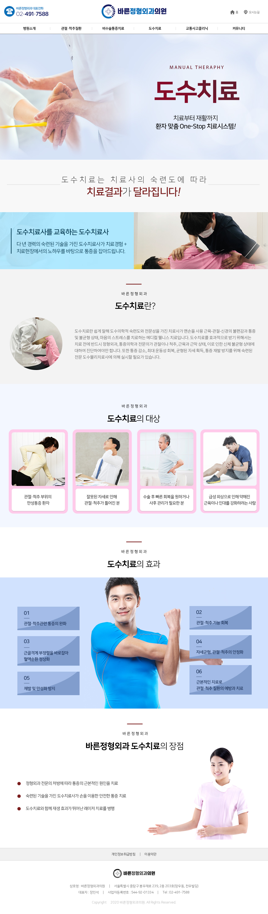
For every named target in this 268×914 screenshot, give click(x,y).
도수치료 (155, 28)
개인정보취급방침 (123, 854)
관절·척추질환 (71, 28)
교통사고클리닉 (197, 28)
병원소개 (29, 28)
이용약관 (150, 854)
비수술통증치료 (113, 28)
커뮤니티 (238, 28)
